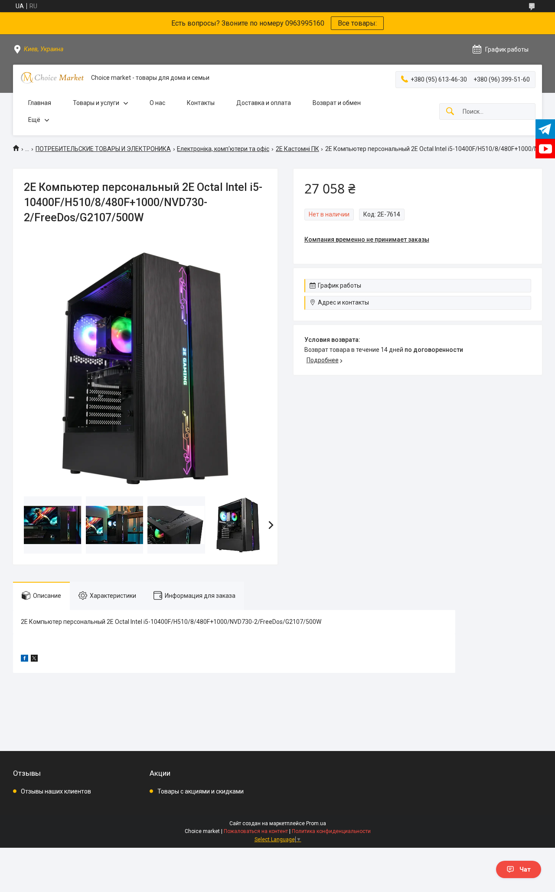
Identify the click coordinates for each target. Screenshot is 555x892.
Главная (39, 102)
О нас (157, 102)
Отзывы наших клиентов (56, 791)
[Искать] (450, 111)
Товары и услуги (96, 102)
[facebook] (24, 659)
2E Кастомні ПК (297, 148)
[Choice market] (52, 78)
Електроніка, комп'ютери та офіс (223, 148)
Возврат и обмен (337, 102)
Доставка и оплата (263, 102)
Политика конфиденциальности (331, 831)
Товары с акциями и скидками (200, 791)
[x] (34, 659)
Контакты (201, 102)
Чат (525, 869)
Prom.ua (316, 823)
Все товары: (357, 23)
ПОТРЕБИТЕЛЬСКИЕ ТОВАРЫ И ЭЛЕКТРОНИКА (103, 148)
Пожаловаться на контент (256, 831)
